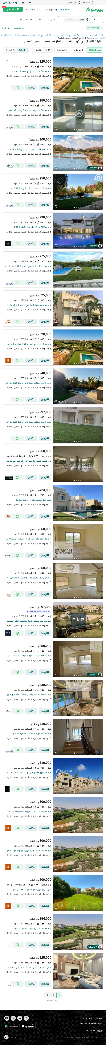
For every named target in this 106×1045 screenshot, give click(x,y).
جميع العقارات (95, 50)
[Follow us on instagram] (13, 1020)
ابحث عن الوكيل (50, 10)
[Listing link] (53, 75)
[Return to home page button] (94, 9)
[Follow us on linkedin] (19, 1020)
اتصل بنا (89, 1018)
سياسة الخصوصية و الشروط (91, 1023)
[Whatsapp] (17, 87)
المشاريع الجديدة (33, 10)
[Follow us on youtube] (6, 1020)
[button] (97, 19)
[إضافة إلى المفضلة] (56, 90)
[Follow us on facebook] (26, 1020)
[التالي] (47, 995)
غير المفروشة (62, 50)
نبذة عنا (99, 1018)
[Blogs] (65, 10)
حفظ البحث (6, 28)
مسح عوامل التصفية (19, 28)
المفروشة (78, 50)
